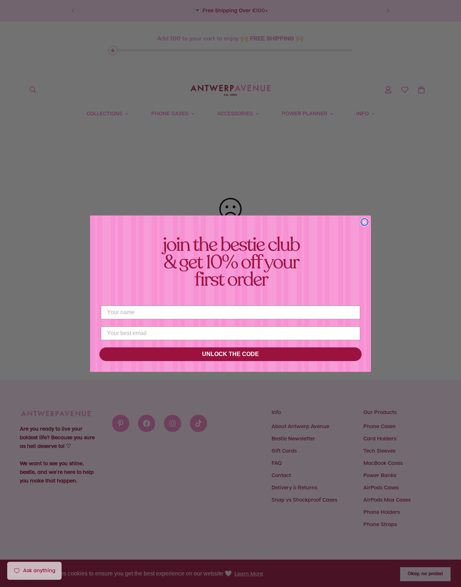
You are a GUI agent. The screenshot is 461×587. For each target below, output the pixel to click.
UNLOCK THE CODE (230, 354)
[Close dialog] (364, 222)
